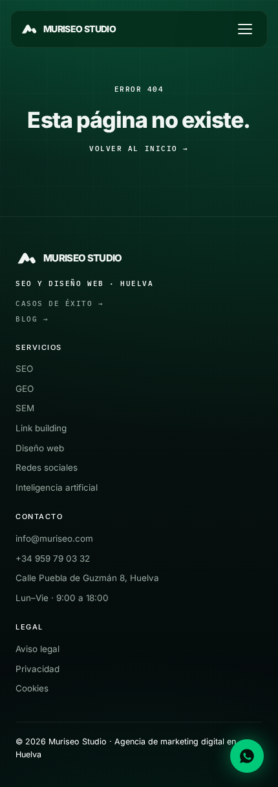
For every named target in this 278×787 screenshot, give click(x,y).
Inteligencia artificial (57, 487)
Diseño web (40, 448)
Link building (41, 428)
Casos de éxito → (60, 303)
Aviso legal (37, 649)
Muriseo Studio (79, 28)
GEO (25, 388)
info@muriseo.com (54, 538)
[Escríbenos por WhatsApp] (247, 756)
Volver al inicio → (139, 148)
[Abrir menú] (245, 29)
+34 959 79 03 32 (53, 558)
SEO (24, 368)
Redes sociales (47, 467)
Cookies (32, 688)
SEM (25, 408)
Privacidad (37, 669)
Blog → (32, 318)
